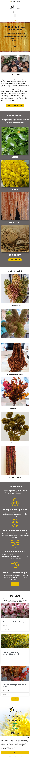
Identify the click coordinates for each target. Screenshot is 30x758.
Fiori (15, 725)
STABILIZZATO (15, 222)
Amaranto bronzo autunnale (15, 374)
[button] (28, 737)
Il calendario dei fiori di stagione (15, 622)
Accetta (15, 752)
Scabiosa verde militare (15, 443)
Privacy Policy (19, 756)
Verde (15, 723)
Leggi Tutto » (6, 625)
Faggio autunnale (15, 408)
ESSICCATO (15, 254)
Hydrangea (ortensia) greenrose (15, 339)
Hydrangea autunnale (15, 305)
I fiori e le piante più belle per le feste (14, 686)
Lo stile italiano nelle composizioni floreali (11, 653)
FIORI (15, 189)
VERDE (15, 157)
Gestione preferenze (11, 756)
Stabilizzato (15, 727)
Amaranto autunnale (15, 477)
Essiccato (15, 729)
